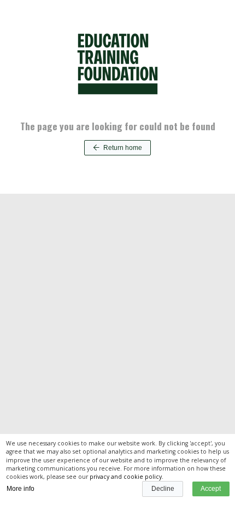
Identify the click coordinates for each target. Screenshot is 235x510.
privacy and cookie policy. (126, 476)
